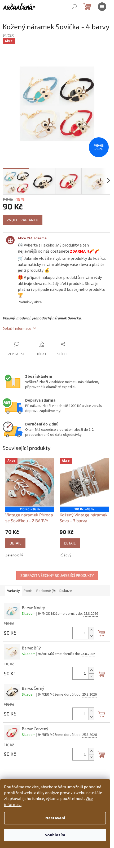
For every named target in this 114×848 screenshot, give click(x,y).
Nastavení (55, 818)
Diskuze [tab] (65, 591)
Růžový (65, 555)
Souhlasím (55, 835)
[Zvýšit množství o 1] (91, 630)
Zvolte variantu (22, 220)
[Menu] (102, 6)
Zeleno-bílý (14, 555)
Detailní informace (17, 328)
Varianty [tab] (13, 591)
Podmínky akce (30, 302)
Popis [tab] (28, 591)
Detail (15, 543)
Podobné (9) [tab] (46, 591)
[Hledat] (74, 6)
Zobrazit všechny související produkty (57, 575)
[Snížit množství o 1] (91, 636)
